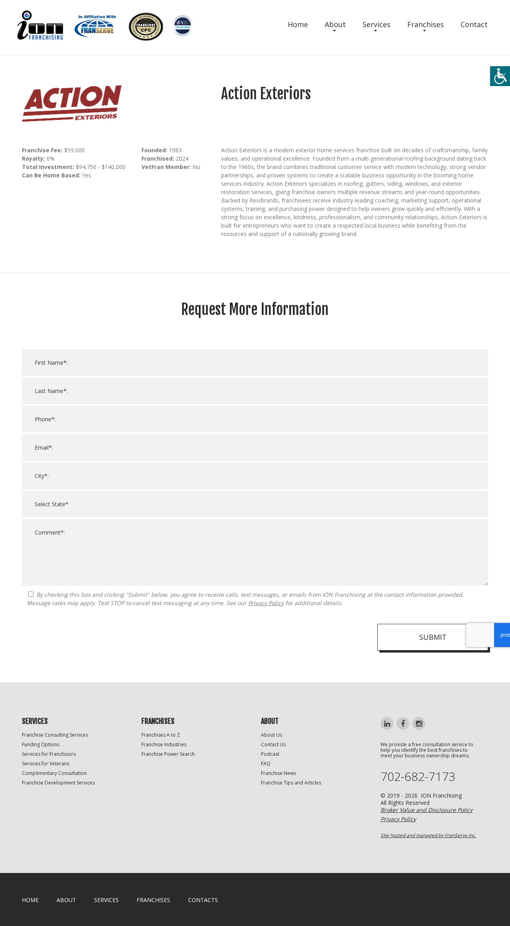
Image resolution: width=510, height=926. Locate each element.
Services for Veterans (45, 763)
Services (376, 24)
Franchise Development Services (58, 782)
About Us (271, 734)
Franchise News (278, 773)
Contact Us (273, 744)
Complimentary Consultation (54, 773)
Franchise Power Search (168, 754)
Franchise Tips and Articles (291, 782)
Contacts (203, 900)
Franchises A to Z (160, 734)
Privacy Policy (266, 603)
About (335, 24)
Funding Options (40, 744)
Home (298, 24)
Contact (474, 24)
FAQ (266, 763)
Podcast (270, 754)
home (30, 900)
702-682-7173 (418, 776)
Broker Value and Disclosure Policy (427, 810)
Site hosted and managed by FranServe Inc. (428, 835)
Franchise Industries (163, 744)
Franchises (425, 24)
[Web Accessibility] (500, 76)
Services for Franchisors (49, 754)
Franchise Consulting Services (55, 734)
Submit (433, 637)
